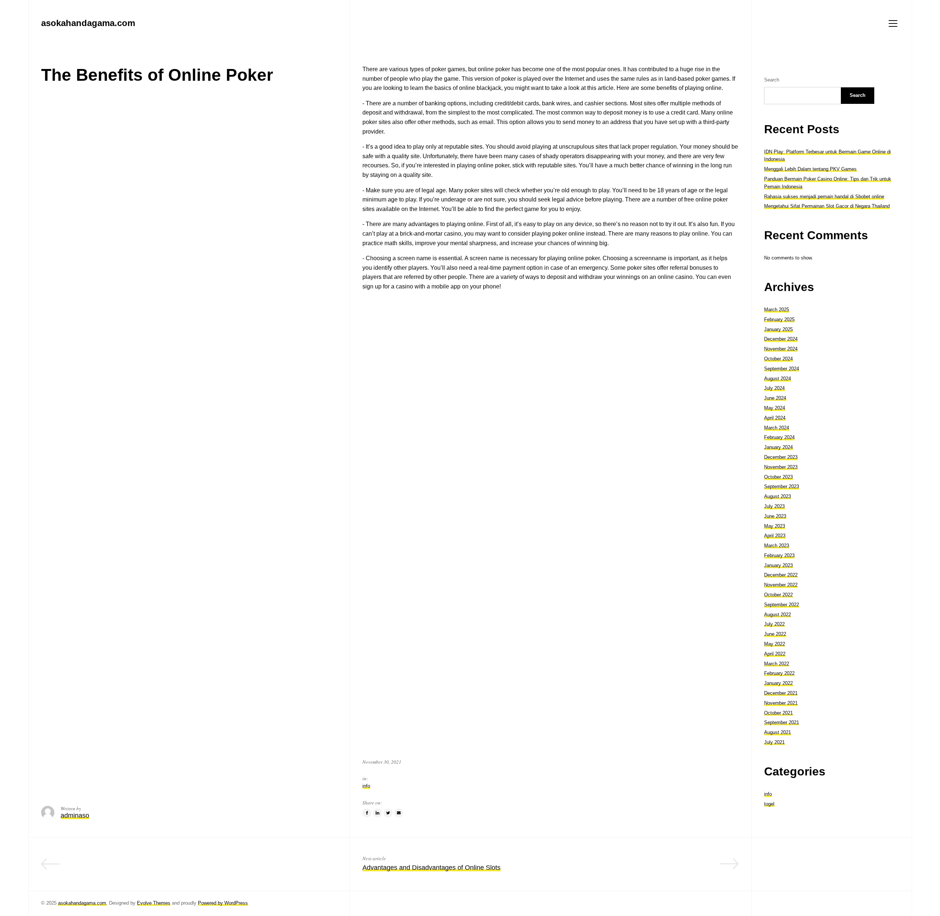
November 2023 (781, 467)
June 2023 (775, 516)
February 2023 (779, 555)
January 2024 (778, 447)
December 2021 (781, 693)
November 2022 (781, 585)
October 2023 (778, 477)
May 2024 (774, 408)
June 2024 (775, 398)
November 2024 (781, 349)
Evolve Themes (153, 903)
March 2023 (776, 545)
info (366, 786)
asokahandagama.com (82, 903)
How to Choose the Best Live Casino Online (272, 867)
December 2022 (781, 575)
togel (769, 804)
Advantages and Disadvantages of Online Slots (431, 867)
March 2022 (776, 663)
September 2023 (781, 486)
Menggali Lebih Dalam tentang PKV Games (810, 169)
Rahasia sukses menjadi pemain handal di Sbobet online (824, 196)
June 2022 (775, 634)
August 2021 (777, 732)
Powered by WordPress (223, 903)
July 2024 (774, 388)
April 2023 (774, 535)
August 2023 (777, 496)
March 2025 (776, 309)
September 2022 (781, 604)
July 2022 (774, 624)
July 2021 (774, 742)
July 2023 (774, 506)
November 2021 (781, 703)
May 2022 (774, 644)
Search (771, 80)
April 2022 (774, 654)
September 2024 (781, 368)
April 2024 (774, 418)
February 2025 (779, 319)
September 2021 (781, 722)
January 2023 (778, 565)
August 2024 (777, 378)
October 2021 (778, 713)
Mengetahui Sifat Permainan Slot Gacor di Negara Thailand (827, 206)
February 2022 (779, 673)
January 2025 (778, 329)
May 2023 (774, 526)
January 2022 (778, 683)
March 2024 (776, 427)
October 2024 (778, 358)
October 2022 (778, 594)
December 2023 (781, 457)
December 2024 (781, 339)
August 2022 (777, 614)
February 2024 (779, 437)
